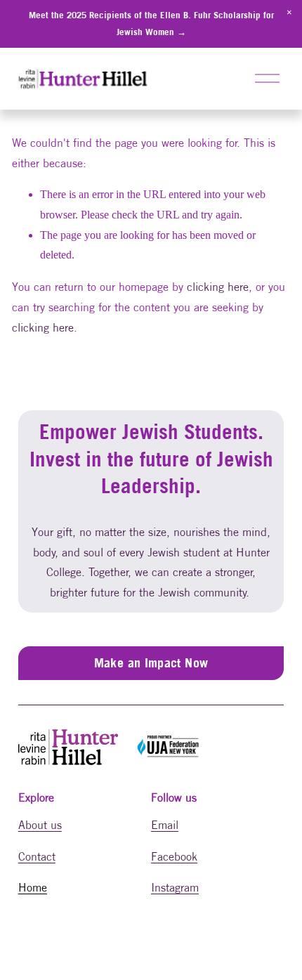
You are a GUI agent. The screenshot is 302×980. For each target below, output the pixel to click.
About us (40, 825)
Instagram (175, 887)
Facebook (174, 856)
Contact (36, 856)
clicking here (218, 287)
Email (164, 825)
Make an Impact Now (151, 663)
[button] (289, 12)
